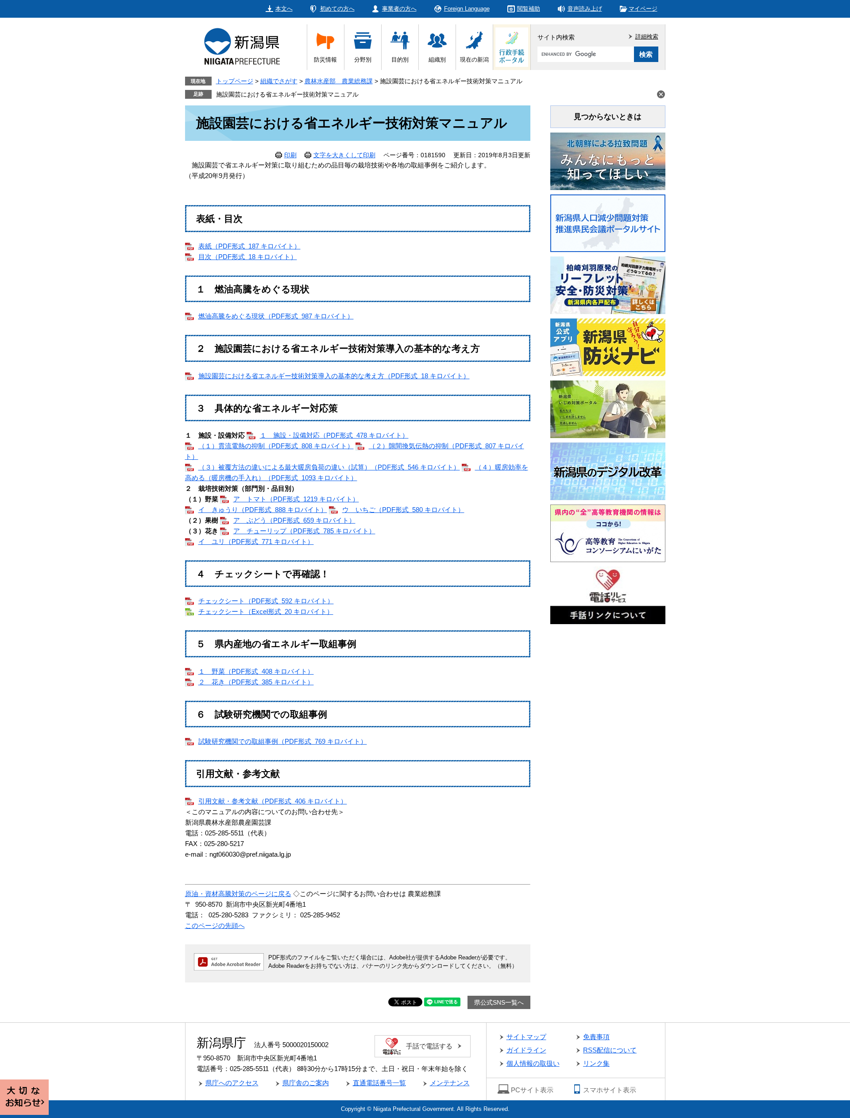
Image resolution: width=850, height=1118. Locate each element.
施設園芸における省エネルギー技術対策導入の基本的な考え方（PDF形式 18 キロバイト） (334, 376)
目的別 (400, 59)
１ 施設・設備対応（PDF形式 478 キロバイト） (334, 435)
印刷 (290, 155)
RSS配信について (610, 1050)
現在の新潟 (474, 59)
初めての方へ (337, 8)
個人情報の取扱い (533, 1063)
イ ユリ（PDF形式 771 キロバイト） (256, 541)
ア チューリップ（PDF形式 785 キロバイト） (304, 531)
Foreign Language (467, 8)
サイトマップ (526, 1036)
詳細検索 (646, 36)
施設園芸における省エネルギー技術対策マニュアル (287, 94)
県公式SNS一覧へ (499, 1002)
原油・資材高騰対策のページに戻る (238, 893)
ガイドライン (526, 1050)
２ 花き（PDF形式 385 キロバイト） (256, 682)
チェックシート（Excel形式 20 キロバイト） (265, 611)
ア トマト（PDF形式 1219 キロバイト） (296, 499)
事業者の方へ (399, 8)
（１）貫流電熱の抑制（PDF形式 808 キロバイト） (276, 446)
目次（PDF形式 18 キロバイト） (247, 256)
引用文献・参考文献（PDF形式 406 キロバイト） (272, 801)
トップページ (234, 81)
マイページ (643, 8)
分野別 (362, 59)
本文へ (284, 8)
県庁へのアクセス (232, 1083)
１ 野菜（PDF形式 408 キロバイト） (256, 671)
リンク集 (596, 1063)
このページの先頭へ (215, 925)
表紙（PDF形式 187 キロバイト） (249, 246)
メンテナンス (450, 1083)
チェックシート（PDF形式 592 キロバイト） (266, 601)
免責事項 (596, 1036)
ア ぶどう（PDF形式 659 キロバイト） (294, 520)
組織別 (437, 59)
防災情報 (325, 59)
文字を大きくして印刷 (344, 155)
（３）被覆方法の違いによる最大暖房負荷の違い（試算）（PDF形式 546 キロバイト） (329, 467)
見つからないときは (607, 117)
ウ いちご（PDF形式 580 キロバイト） (403, 509)
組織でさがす (279, 81)
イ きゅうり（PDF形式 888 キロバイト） (262, 509)
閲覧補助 (528, 8)
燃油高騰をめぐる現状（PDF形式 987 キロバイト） (276, 316)
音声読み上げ (585, 8)
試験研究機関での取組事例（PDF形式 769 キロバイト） (282, 741)
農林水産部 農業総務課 (339, 81)
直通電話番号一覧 (379, 1083)
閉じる (661, 94)
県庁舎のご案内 (305, 1083)
